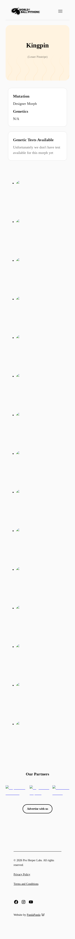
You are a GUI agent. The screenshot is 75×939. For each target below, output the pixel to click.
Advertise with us (37, 808)
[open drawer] (60, 11)
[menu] (25, 11)
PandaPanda (33, 914)
